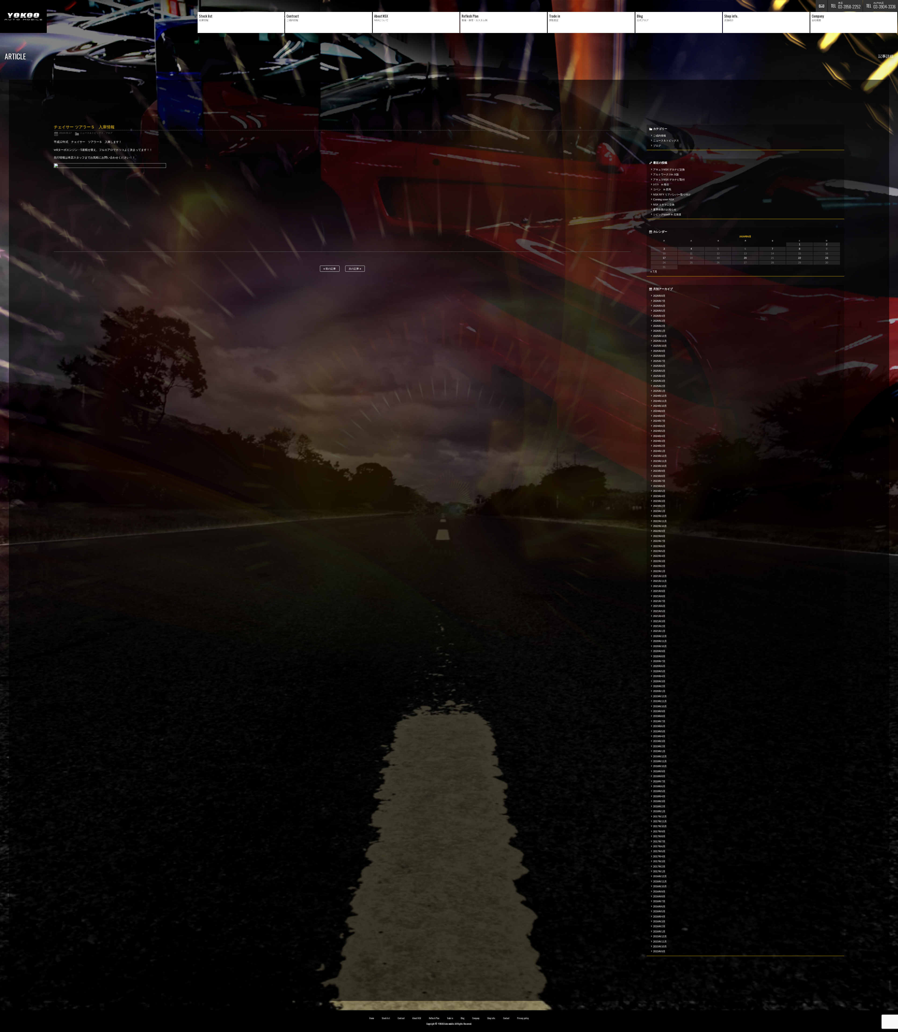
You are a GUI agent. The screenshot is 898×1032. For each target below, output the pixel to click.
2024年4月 (659, 436)
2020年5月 (659, 671)
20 (745, 257)
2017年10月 (660, 826)
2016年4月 (659, 916)
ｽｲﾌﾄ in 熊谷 (661, 184)
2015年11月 (660, 941)
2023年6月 (659, 486)
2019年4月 (659, 736)
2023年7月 (659, 481)
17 (664, 257)
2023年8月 (659, 476)
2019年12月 (660, 696)
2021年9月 (659, 591)
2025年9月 (659, 351)
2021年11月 (660, 581)
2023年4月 (659, 496)
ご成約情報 (659, 135)
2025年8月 (659, 355)
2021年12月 (660, 576)
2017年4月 (659, 856)
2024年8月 (659, 416)
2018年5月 (659, 791)
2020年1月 (659, 691)
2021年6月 (659, 606)
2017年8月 (659, 836)
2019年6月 (659, 726)
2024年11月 (660, 401)
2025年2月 (659, 386)
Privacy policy (523, 1018)
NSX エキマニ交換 (663, 204)
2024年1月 (659, 451)
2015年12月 (660, 936)
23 (826, 257)
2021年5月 (659, 611)
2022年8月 (659, 536)
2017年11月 (660, 821)
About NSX (416, 1018)
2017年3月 (659, 861)
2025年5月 (659, 370)
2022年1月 (659, 571)
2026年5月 (659, 310)
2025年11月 (660, 340)
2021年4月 (659, 616)
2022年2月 (659, 566)
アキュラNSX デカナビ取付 (669, 179)
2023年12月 (660, 456)
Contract (401, 1018)
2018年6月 (659, 786)
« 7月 (653, 271)
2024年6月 (659, 426)
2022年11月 (660, 521)
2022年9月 (659, 531)
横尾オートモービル (23, 16)
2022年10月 (660, 526)
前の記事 (330, 268)
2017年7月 (659, 841)
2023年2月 (659, 506)
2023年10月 (660, 466)
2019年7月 (659, 721)
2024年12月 (660, 395)
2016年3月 (659, 921)
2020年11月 (660, 641)
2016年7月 (659, 901)
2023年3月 (659, 501)
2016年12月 (660, 876)
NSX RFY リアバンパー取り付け (672, 194)
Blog (462, 1018)
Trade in (450, 1018)
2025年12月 (660, 336)
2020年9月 (659, 651)
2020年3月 (659, 681)
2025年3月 (659, 380)
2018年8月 (659, 776)
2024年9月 (659, 411)
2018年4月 (659, 796)
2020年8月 (659, 656)
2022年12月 (660, 516)
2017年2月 (659, 866)
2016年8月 (659, 896)
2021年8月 (659, 596)
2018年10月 (660, 766)
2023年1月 (659, 511)
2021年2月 (659, 626)
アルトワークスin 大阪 (666, 174)
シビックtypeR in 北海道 (667, 214)
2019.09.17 (65, 133)
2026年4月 (659, 315)
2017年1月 (659, 871)
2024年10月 (660, 405)
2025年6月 (659, 365)
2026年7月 (659, 300)
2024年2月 (659, 445)
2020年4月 (659, 676)
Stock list (386, 1018)
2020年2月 (659, 686)
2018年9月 (659, 771)
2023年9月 (659, 470)
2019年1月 (659, 751)
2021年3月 (659, 621)
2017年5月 (659, 851)
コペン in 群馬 (662, 189)
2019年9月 (659, 711)
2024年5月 (659, 430)
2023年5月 (659, 491)
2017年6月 (659, 846)
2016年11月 (660, 881)
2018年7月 (659, 781)
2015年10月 (660, 946)
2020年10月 (660, 646)
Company (475, 1018)
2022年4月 (659, 556)
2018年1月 (659, 811)
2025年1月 (659, 391)
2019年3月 (659, 741)
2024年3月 (659, 441)
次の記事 (354, 268)
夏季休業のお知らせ (664, 209)
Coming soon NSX (663, 199)
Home (371, 1018)
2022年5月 (659, 551)
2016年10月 (660, 886)
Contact (506, 1018)
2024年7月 (659, 420)
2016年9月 (659, 891)
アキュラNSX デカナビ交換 (669, 169)
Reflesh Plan (434, 1018)
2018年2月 (659, 806)
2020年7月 (659, 661)
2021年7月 (659, 601)
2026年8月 (659, 295)
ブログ (108, 133)
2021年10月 (660, 586)
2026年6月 (659, 305)
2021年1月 (659, 631)
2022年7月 (659, 541)
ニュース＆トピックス (91, 133)
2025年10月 (660, 345)
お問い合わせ (821, 6)
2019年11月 (660, 701)
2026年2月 (659, 326)
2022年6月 (659, 546)
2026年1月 (659, 330)
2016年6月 (659, 906)
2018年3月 (659, 801)
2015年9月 (659, 951)
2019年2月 (659, 746)
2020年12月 (660, 636)
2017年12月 (660, 816)
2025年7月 (659, 361)
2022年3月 (659, 561)
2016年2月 (659, 926)
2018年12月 (660, 756)
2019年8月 (659, 716)
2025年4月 (659, 376)
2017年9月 (659, 831)
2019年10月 (660, 706)
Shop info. (491, 1018)
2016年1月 (659, 931)
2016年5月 (659, 911)
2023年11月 (660, 461)
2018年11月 (660, 761)
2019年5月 (659, 731)
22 (799, 257)
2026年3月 (659, 320)
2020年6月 (659, 666)
